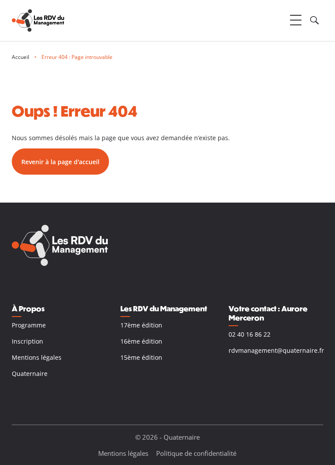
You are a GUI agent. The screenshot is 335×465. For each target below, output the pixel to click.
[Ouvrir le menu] (295, 20)
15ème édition (141, 357)
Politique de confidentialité (196, 453)
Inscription (27, 341)
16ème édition (141, 341)
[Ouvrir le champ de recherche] (314, 20)
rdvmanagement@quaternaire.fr (276, 350)
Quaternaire (30, 373)
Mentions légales (37, 357)
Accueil (20, 57)
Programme (29, 325)
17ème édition (141, 325)
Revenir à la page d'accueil (60, 162)
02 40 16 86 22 (249, 334)
